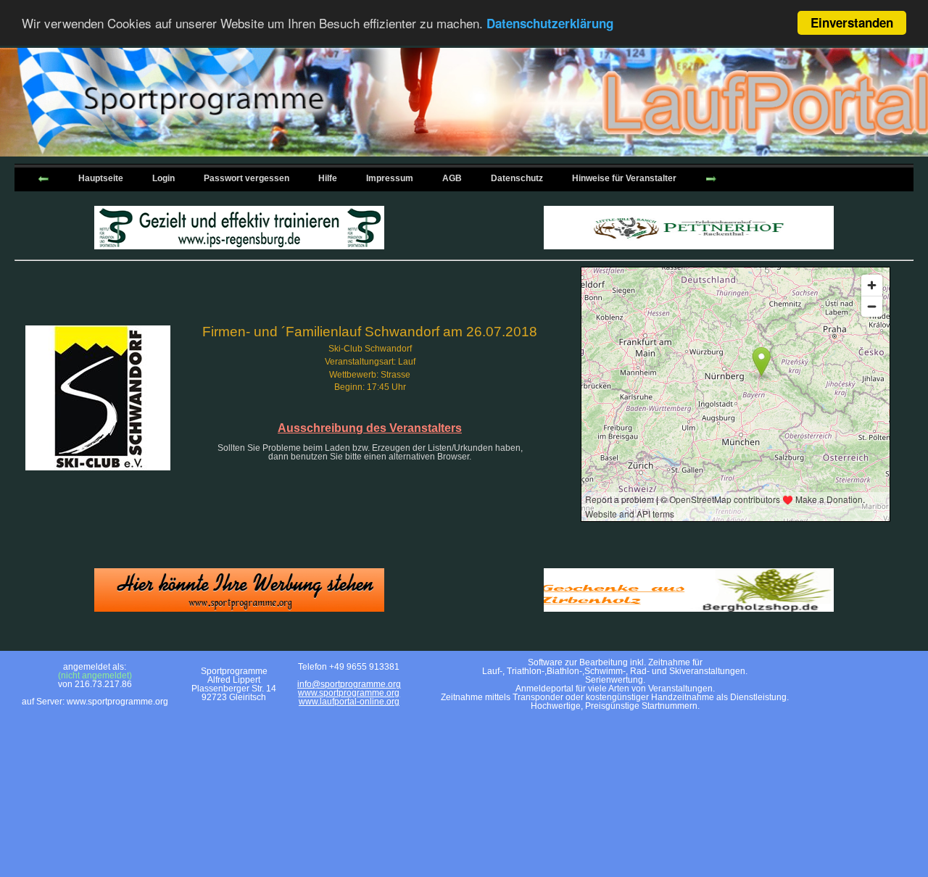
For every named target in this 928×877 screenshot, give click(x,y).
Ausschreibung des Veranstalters (370, 428)
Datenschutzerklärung (549, 24)
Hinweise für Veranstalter (624, 178)
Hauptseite (100, 178)
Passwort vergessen (246, 178)
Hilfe (327, 178)
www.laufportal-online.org (349, 701)
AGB (452, 178)
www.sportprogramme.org (348, 693)
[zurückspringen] (43, 178)
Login (163, 178)
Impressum (389, 178)
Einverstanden (852, 22)
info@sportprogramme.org (349, 684)
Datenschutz (517, 178)
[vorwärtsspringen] (711, 178)
